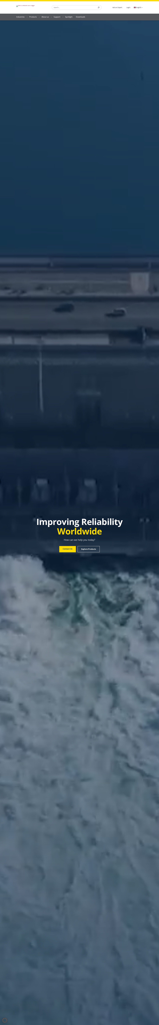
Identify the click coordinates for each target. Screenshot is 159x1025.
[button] (5, 1020)
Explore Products (88, 549)
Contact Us (67, 549)
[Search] (98, 7)
